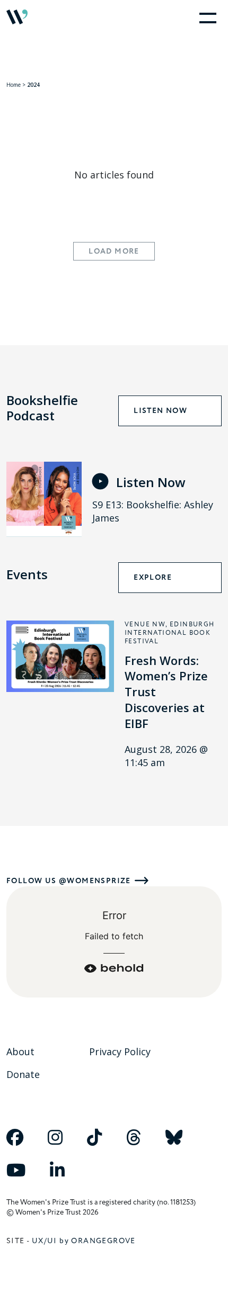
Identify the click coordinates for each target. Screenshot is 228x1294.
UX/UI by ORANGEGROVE (84, 1241)
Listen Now (160, 411)
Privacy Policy (120, 1051)
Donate (23, 1074)
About (20, 1051)
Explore (153, 577)
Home (13, 84)
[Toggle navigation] (205, 17)
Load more (114, 251)
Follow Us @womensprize (68, 881)
